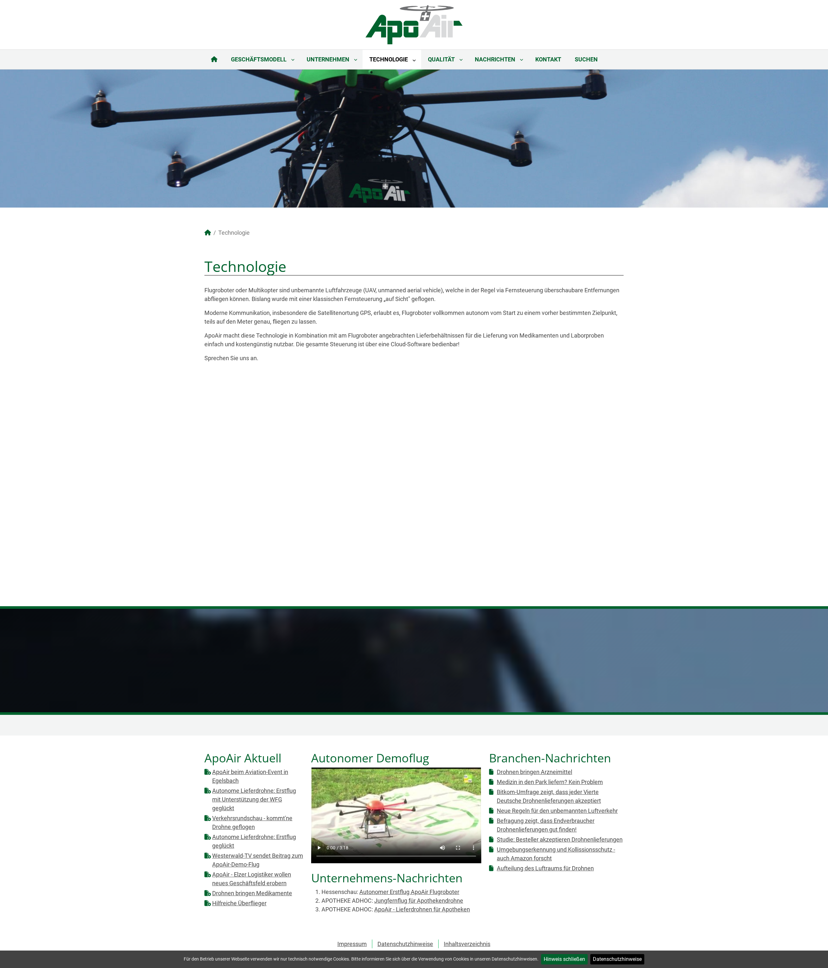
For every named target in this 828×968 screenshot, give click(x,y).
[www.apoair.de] (414, 24)
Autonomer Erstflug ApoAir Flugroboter (409, 891)
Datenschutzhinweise (617, 959)
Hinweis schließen (564, 959)
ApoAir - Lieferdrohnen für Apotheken (422, 909)
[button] (808, 138)
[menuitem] (214, 59)
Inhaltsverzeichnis (467, 944)
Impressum (352, 944)
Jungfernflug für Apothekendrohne (418, 900)
